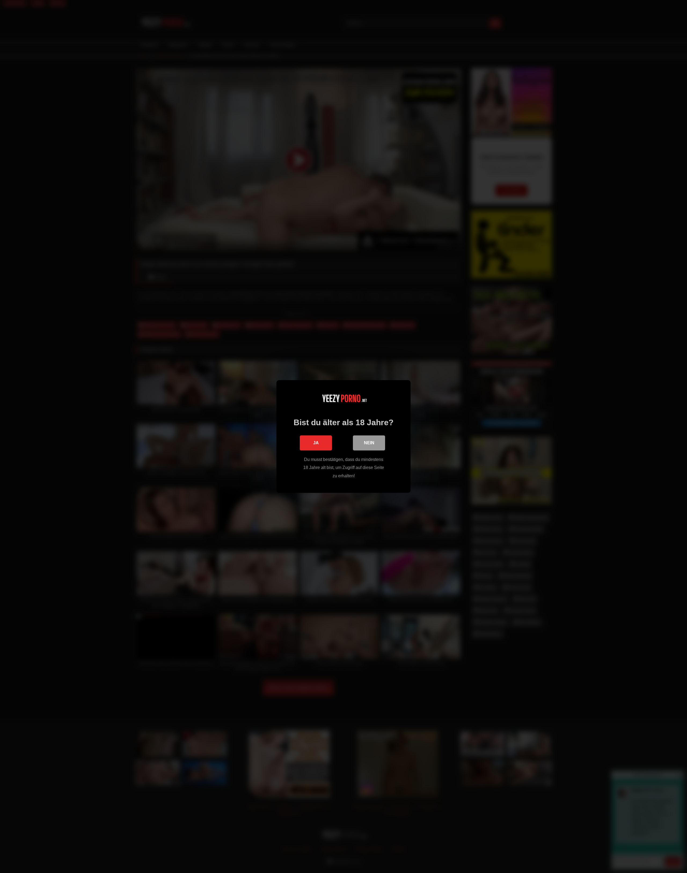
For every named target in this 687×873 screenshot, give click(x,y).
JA (316, 443)
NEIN (369, 443)
